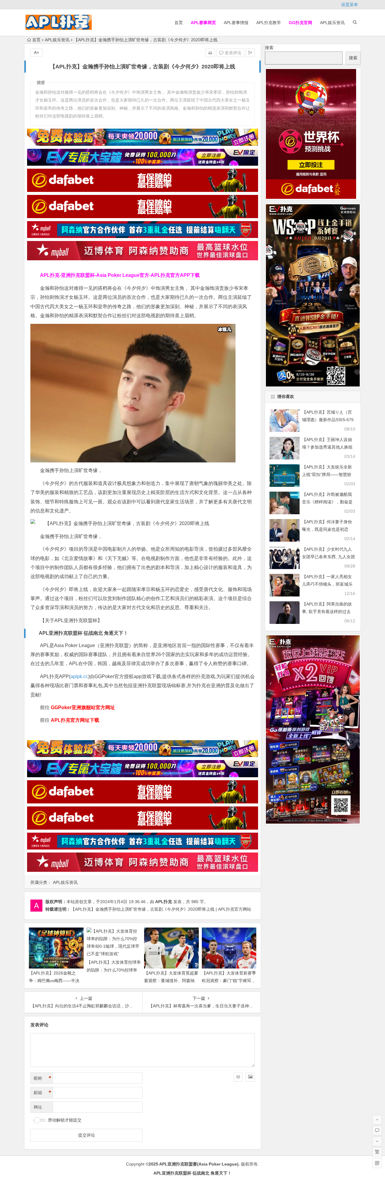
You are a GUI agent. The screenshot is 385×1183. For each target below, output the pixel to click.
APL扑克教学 (268, 22)
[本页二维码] (377, 1163)
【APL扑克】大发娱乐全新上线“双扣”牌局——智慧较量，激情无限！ (327, 474)
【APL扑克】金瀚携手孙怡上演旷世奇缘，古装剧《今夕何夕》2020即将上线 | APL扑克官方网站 (161, 909)
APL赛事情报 (236, 22)
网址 (38, 1107)
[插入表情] (238, 1076)
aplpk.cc (79, 676)
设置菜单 (349, 4)
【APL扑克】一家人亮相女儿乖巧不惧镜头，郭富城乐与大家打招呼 (327, 584)
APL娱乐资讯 (332, 22)
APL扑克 (163, 901)
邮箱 (42, 1092)
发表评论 (232, 52)
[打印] (210, 53)
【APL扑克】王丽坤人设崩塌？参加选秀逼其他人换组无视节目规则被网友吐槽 (327, 447)
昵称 (42, 1078)
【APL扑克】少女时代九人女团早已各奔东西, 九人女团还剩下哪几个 (328, 557)
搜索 (269, 47)
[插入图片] (250, 1076)
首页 (178, 22)
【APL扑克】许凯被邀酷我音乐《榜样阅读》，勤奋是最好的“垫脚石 (327, 502)
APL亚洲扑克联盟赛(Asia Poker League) (199, 1164)
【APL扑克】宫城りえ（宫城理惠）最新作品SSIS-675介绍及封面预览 (328, 420)
